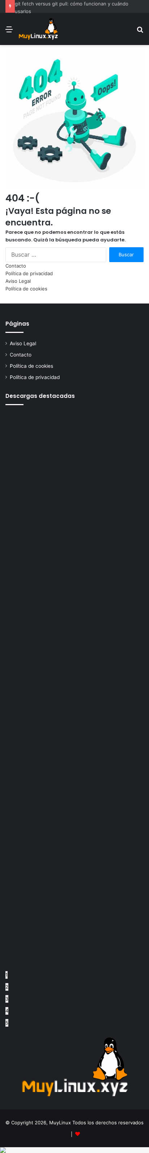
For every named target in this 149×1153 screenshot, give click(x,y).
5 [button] (6, 1023)
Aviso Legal (18, 281)
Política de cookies (26, 289)
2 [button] (6, 987)
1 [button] (6, 975)
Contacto (15, 266)
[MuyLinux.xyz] (38, 29)
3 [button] (6, 999)
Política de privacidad (29, 273)
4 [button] (6, 1011)
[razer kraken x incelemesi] (74, 1150)
